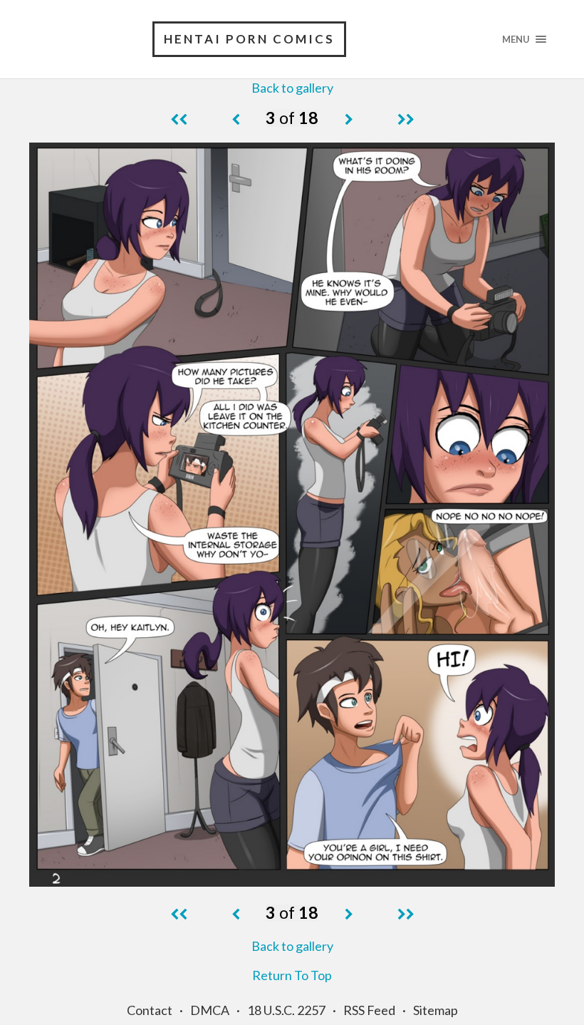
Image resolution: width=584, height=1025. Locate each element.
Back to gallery (292, 88)
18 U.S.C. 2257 (286, 1010)
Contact (149, 1010)
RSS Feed (369, 1010)
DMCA (209, 1010)
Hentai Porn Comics (249, 38)
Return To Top (292, 975)
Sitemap (435, 1010)
